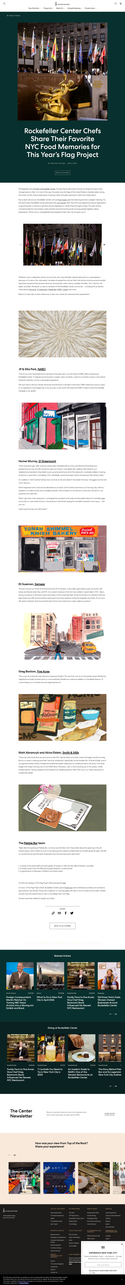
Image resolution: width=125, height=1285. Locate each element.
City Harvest (61, 203)
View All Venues (55, 1251)
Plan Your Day (73, 1234)
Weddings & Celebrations (58, 1237)
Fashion (108, 1221)
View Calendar (110, 1227)
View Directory (91, 1224)
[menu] (4, 3)
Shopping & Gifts (92, 1218)
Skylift (52, 1218)
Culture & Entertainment (113, 1215)
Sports (108, 1224)
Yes (93, 1273)
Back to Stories (15, 15)
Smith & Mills (70, 752)
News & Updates (74, 1243)
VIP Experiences (74, 1215)
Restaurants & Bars (93, 1213)
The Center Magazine (57, 1264)
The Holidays (73, 1224)
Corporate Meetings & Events (57, 1241)
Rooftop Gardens (56, 1245)
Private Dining (91, 1215)
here (64, 883)
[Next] (104, 244)
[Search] (115, 3)
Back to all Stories (62, 926)
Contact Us (54, 1272)
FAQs (70, 1240)
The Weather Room (56, 1221)
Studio (107, 1239)
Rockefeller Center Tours (76, 1218)
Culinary (108, 1218)
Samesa (40, 584)
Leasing (108, 1236)
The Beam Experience (57, 1215)
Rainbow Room (55, 1234)
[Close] (122, 1279)
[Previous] (21, 244)
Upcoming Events (111, 1213)
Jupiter (65, 289)
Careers (53, 1269)
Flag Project (62, 200)
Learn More (109, 1113)
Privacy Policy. (24, 1283)
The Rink (71, 1213)
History (53, 1261)
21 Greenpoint (42, 289)
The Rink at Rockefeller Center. (44, 189)
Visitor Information (74, 1237)
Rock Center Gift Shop (94, 1221)
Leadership (54, 1267)
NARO (59, 289)
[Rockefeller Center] (62, 3)
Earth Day (69, 887)
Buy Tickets (54, 1224)
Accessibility (73, 1246)
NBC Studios (91, 1239)
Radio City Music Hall (93, 1236)
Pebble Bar (52, 289)
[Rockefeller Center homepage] (10, 1210)
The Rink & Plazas (56, 1248)
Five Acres (32, 289)
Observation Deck (56, 1213)
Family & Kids (73, 1221)
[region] (62, 1279)
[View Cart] (121, 3)
